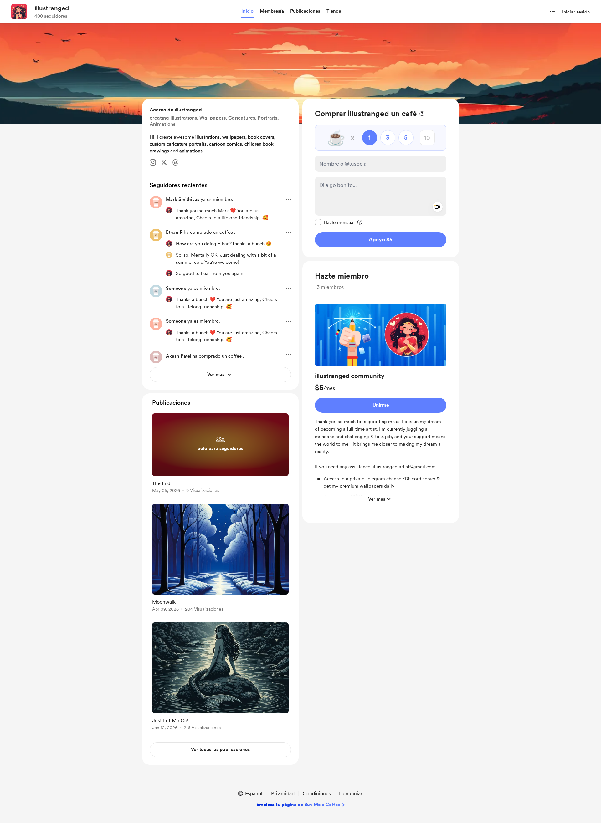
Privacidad (283, 793)
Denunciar (350, 793)
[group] (380, 404)
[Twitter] (164, 162)
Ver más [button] (376, 499)
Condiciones (317, 793)
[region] (380, 178)
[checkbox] (335, 222)
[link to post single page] (220, 454)
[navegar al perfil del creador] (19, 11)
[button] (247, 11)
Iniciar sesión (576, 12)
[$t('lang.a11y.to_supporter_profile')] (169, 210)
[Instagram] (153, 162)
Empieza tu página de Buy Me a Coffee (298, 804)
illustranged (51, 8)
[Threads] (175, 162)
